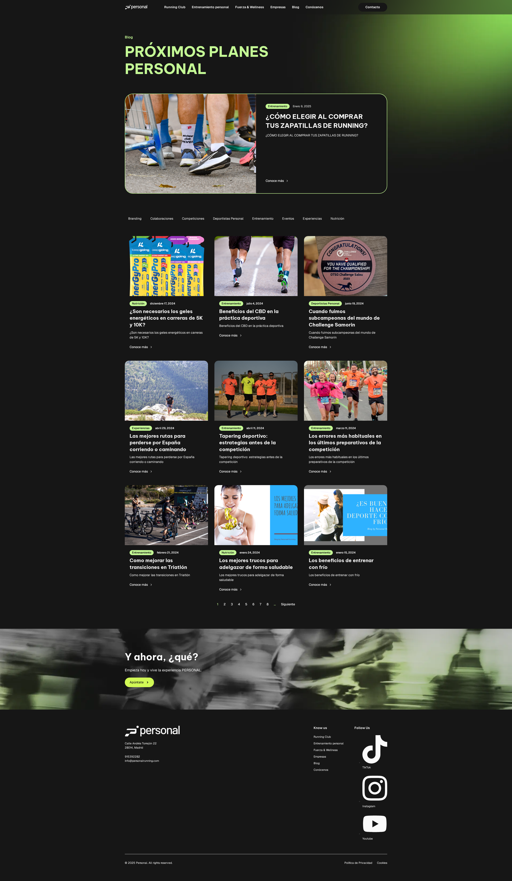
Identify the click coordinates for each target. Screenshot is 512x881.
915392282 (132, 756)
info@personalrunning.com (142, 761)
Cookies (382, 863)
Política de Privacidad (358, 863)
